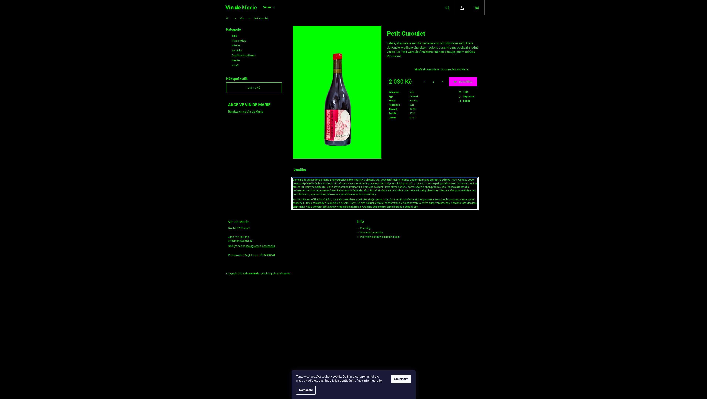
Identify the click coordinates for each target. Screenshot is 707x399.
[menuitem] (269, 7)
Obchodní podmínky (371, 232)
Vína (234, 35)
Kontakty (365, 228)
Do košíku (465, 81)
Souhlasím (401, 379)
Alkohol (236, 45)
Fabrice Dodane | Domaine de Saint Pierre (444, 69)
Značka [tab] (300, 170)
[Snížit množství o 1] (424, 81)
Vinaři (235, 65)
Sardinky (237, 50)
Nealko (236, 60)
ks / (254, 87)
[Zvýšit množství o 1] (442, 81)
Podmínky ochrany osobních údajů (380, 236)
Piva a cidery (239, 40)
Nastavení (306, 390)
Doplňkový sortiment (243, 55)
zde (379, 380)
